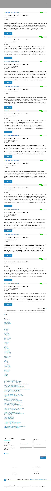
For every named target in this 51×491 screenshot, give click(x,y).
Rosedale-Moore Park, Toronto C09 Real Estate (13, 410)
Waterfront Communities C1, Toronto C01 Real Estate (14, 425)
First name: (23, 439)
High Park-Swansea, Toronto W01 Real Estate (13, 394)
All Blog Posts (7, 319)
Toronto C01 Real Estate (9, 414)
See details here (38, 22)
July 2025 (6, 343)
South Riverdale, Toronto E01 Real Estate (12, 412)
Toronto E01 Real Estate (9, 421)
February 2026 (7, 334)
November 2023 (7, 367)
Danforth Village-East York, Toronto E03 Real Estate (14, 387)
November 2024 (7, 353)
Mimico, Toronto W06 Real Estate (10, 398)
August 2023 (6, 371)
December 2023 (7, 366)
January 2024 (7, 365)
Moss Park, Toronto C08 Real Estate (30, 311)
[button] (4, 453)
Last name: (36, 439)
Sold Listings (6, 324)
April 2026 (6, 332)
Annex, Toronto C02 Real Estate (12, 310)
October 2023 (7, 369)
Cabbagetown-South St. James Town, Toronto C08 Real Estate (24, 310)
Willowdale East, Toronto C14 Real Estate (12, 427)
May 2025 (6, 346)
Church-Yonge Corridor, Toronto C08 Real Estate (39, 310)
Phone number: (37, 444)
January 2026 (7, 335)
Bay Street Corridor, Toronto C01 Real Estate (13, 382)
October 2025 (7, 339)
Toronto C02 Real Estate (9, 416)
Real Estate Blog (7, 323)
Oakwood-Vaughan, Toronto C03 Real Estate (13, 407)
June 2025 (6, 344)
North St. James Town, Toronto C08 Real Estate (13, 405)
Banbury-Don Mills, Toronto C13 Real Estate (12, 381)
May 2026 (6, 330)
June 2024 (6, 358)
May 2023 (6, 375)
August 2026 (6, 329)
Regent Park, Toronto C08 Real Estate (11, 409)
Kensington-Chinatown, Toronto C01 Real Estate (13, 395)
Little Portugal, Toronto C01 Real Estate (12, 396)
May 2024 (6, 360)
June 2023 (6, 374)
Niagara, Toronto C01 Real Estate (39, 311)
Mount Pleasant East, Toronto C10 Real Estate (13, 400)
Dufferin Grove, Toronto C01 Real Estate (9, 311)
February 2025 (7, 349)
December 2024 (7, 352)
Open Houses (7, 322)
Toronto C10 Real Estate (9, 419)
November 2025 (7, 338)
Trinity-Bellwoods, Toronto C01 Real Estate (12, 422)
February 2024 (7, 364)
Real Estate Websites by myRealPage (41, 479)
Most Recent (6, 328)
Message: (22, 448)
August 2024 (6, 357)
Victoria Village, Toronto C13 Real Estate (12, 423)
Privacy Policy (32, 479)
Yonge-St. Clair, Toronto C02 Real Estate (12, 428)
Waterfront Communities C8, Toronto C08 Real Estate (15, 426)
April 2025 (6, 347)
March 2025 (6, 348)
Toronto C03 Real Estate (9, 417)
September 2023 (7, 370)
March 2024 (6, 362)
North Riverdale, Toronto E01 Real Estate (12, 404)
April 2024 (6, 361)
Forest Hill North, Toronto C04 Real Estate (12, 391)
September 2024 (7, 356)
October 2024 (7, 355)
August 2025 (6, 342)
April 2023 (6, 376)
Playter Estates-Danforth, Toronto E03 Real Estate (14, 408)
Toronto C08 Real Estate (11, 18)
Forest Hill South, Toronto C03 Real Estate (20, 311)
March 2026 (6, 333)
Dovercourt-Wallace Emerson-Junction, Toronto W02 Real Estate (17, 389)
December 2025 (7, 337)
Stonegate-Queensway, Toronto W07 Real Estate (14, 413)
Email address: (23, 444)
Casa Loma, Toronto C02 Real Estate (11, 385)
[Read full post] (25, 13)
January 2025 (7, 351)
